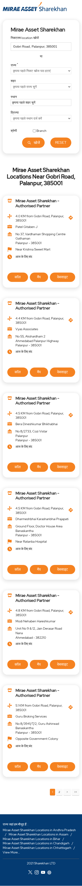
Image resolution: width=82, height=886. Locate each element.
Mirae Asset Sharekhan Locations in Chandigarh (36, 843)
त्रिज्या (15, 112)
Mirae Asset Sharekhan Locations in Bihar (31, 839)
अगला (67, 792)
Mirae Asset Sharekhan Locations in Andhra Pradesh (39, 830)
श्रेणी (14, 130)
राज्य (14, 64)
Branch (41, 130)
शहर (13, 81)
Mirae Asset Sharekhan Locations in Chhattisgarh (37, 848)
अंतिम (75, 792)
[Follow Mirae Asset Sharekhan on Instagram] (38, 873)
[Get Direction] (72, 219)
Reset (61, 142)
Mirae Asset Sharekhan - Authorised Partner (37, 203)
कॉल (18, 277)
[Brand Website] (50, 873)
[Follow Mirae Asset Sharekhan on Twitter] (31, 873)
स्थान (14, 96)
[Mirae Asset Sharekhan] (35, 6)
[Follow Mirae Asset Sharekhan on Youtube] (44, 873)
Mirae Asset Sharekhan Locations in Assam (38, 834)
